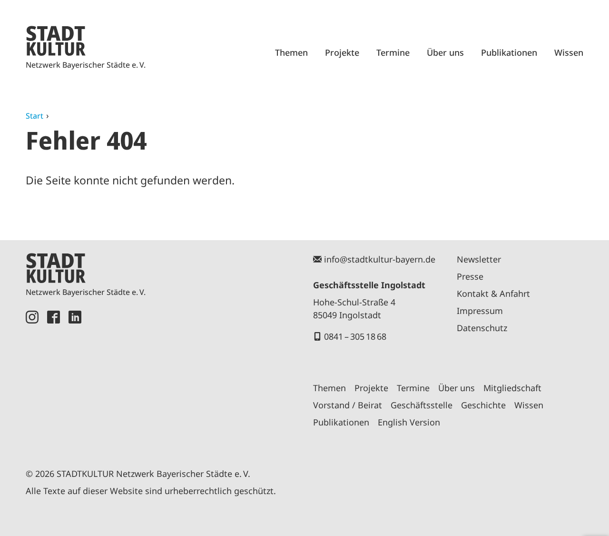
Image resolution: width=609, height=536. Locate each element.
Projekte (342, 52)
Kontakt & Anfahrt (493, 293)
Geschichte (483, 405)
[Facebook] (53, 378)
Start (34, 116)
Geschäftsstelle (421, 405)
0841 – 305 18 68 (355, 336)
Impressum (480, 310)
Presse (470, 276)
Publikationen (509, 52)
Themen (291, 52)
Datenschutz (482, 328)
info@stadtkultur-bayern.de (379, 259)
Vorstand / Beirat (347, 405)
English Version (409, 422)
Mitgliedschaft (512, 388)
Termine (393, 52)
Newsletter (479, 259)
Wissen (568, 52)
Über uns (445, 52)
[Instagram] (32, 378)
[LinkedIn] (75, 378)
